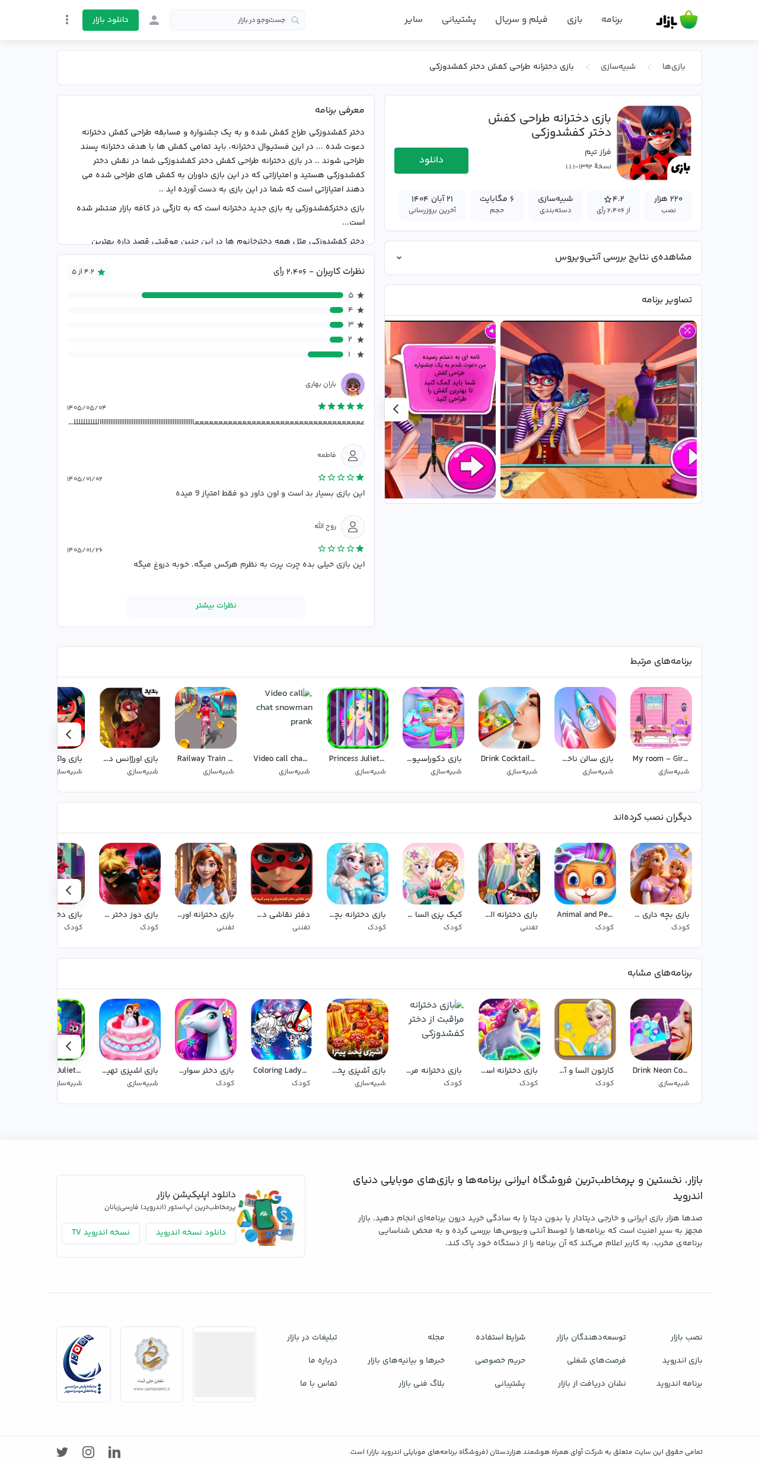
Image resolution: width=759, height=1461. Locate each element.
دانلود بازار (111, 20)
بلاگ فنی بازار (421, 1383)
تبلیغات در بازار (312, 1337)
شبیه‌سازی (618, 66)
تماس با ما (318, 1383)
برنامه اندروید (679, 1383)
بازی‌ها (673, 66)
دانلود (431, 160)
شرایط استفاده (500, 1337)
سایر (413, 20)
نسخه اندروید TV (101, 1232)
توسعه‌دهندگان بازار (591, 1337)
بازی (574, 20)
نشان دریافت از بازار (592, 1383)
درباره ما (322, 1360)
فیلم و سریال (521, 19)
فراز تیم (598, 152)
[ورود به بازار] (154, 20)
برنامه (612, 20)
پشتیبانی (459, 19)
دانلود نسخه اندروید (191, 1232)
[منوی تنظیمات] (67, 19)
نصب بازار (687, 1337)
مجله (436, 1337)
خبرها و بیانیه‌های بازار (406, 1360)
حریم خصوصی (500, 1360)
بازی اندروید (682, 1360)
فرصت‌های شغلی (596, 1360)
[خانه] (677, 20)
